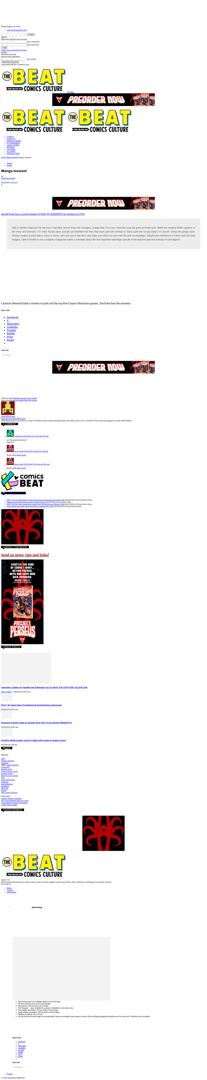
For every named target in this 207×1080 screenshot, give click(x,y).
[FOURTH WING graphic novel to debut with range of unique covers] (6, 736)
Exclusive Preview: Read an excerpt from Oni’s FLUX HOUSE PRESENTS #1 (36, 722)
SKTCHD (4, 788)
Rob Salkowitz (7, 784)
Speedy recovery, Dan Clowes (25, 398)
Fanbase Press (6, 769)
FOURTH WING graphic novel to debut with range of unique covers (33, 740)
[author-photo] (8, 414)
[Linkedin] (36, 189)
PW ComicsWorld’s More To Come (14, 801)
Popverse (4, 782)
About (9, 888)
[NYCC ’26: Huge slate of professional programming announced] (6, 701)
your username (33, 42)
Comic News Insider (9, 805)
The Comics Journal (9, 793)
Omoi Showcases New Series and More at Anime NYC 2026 (30, 506)
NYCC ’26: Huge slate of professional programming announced (31, 705)
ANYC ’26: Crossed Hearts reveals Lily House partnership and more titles (36, 500)
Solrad (3, 790)
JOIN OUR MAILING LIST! (17, 30)
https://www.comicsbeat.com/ (13, 418)
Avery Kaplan (6, 692)
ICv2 (3, 778)
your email (31, 59)
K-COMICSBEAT (13, 143)
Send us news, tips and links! (25, 555)
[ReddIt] (46, 189)
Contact (10, 890)
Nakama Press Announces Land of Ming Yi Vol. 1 (26, 502)
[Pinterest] (26, 189)
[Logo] (34, 133)
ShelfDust (5, 786)
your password (33, 45)
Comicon (4, 763)
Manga (9, 157)
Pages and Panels (8, 780)
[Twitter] (16, 189)
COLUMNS (11, 149)
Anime (15, 157)
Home (3, 157)
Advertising (11, 892)
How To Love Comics (9, 776)
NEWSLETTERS (13, 154)
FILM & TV (11, 139)
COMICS (10, 137)
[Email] (56, 189)
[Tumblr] (66, 189)
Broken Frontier (7, 761)
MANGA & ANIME (14, 141)
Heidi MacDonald (8, 178)
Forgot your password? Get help (14, 50)
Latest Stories (17, 493)
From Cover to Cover (9, 771)
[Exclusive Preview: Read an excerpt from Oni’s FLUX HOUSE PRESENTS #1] (6, 718)
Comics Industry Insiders (11, 798)
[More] (77, 189)
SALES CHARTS (13, 145)
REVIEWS (11, 147)
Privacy (4, 52)
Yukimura (18, 436)
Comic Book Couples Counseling (14, 803)
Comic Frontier (12, 765)
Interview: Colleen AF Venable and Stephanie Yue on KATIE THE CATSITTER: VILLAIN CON (44, 687)
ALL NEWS (11, 151)
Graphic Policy (7, 773)
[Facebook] (5, 189)
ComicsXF (5, 767)
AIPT (3, 759)
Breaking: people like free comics (23, 400)
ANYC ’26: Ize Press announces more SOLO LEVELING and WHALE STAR (36, 504)
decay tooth (18, 451)
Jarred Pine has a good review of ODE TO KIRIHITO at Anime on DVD (42, 214)
